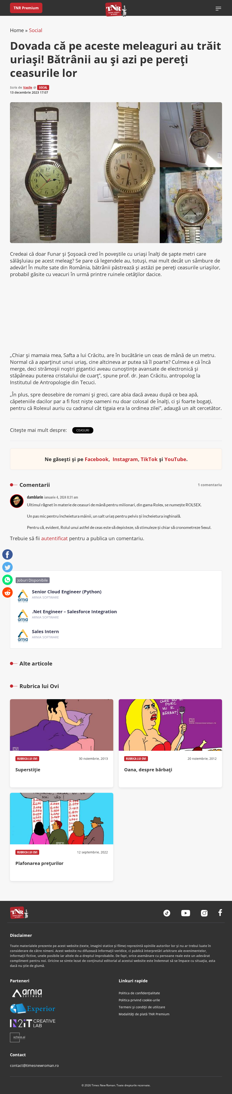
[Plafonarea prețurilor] (61, 837)
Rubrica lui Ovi (27, 758)
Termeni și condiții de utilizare (142, 1007)
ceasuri (82, 430)
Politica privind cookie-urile (139, 1000)
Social (35, 30)
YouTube (175, 459)
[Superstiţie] (61, 743)
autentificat (54, 538)
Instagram (125, 459)
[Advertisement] (116, 314)
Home (17, 30)
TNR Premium (26, 7)
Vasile (27, 87)
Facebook (97, 459)
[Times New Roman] (116, 9)
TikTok (149, 459)
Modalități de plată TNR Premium (144, 1014)
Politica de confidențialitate (139, 993)
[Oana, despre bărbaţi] (170, 743)
